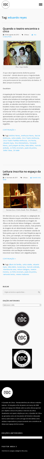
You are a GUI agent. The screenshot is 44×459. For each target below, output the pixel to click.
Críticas (26, 35)
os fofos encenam (16, 148)
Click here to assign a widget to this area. (15, 451)
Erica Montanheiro (21, 143)
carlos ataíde (16, 138)
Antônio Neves (14, 136)
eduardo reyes (8, 143)
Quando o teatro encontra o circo (21, 30)
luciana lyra (21, 267)
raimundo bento (9, 274)
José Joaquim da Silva (16, 145)
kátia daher (29, 145)
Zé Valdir (16, 150)
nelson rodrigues (23, 269)
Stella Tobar (7, 150)
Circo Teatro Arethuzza (30, 138)
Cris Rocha (32, 140)
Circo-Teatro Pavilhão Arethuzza (15, 140)
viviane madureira (22, 274)
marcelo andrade (33, 267)
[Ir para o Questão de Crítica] (7, 392)
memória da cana (9, 269)
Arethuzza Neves (27, 136)
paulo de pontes (31, 148)
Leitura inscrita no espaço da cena (22, 173)
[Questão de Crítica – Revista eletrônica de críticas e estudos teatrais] (6, 4)
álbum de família (15, 264)
